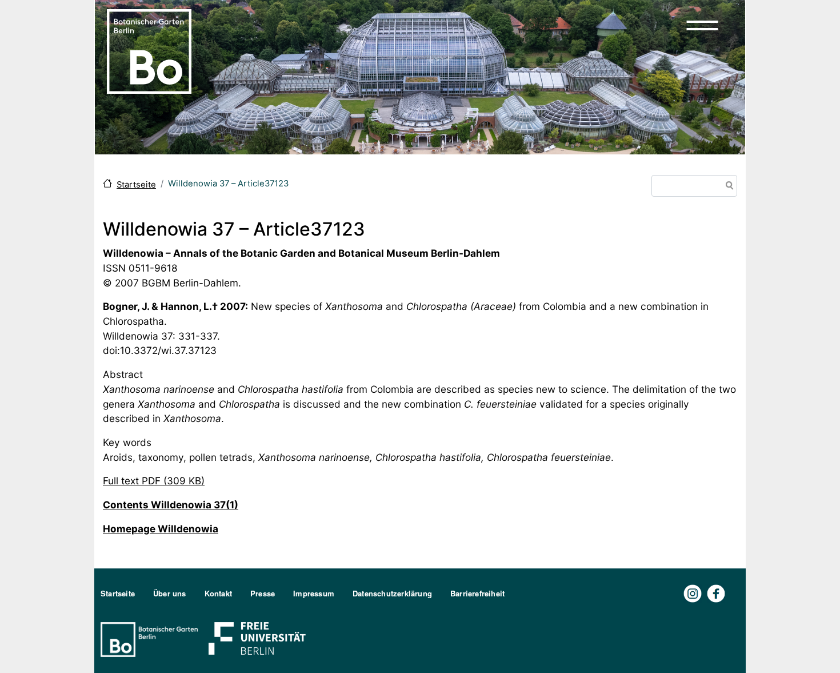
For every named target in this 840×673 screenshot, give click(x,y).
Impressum (313, 593)
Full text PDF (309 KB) (154, 481)
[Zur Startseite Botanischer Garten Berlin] (149, 50)
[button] (702, 25)
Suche (727, 186)
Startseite (136, 185)
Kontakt (218, 593)
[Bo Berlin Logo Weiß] (151, 638)
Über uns (169, 593)
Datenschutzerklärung (392, 593)
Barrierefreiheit (477, 593)
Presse (262, 593)
